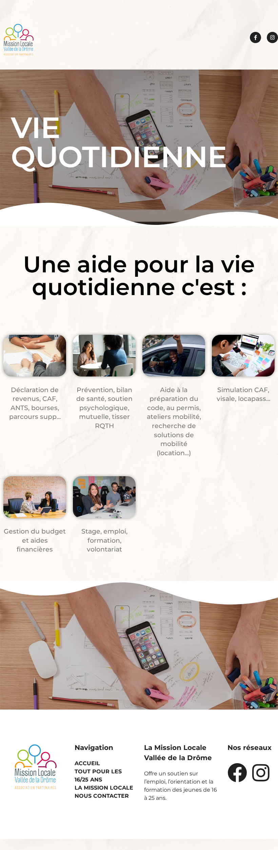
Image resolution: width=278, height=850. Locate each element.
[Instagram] (272, 37)
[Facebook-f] (255, 37)
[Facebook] (237, 773)
